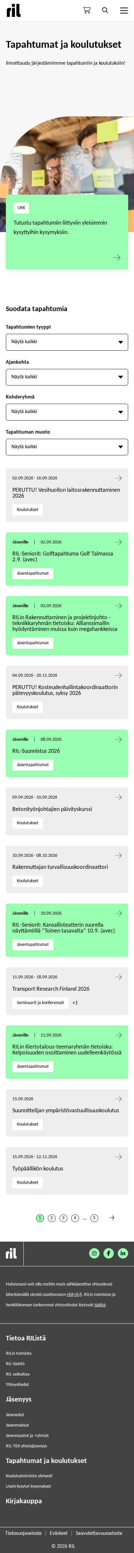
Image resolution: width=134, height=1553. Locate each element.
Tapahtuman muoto (28, 432)
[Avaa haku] (105, 10)
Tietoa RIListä (26, 1338)
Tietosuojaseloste (23, 1533)
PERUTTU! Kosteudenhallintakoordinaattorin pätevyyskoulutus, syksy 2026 (65, 691)
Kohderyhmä (20, 397)
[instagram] (94, 1253)
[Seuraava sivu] (112, 1218)
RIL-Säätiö (15, 1364)
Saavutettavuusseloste (99, 1533)
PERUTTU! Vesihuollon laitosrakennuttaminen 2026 (66, 493)
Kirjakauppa (24, 1501)
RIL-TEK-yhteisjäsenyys (26, 1446)
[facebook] (108, 1253)
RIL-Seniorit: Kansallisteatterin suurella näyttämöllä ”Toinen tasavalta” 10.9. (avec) (63, 928)
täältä (99, 1305)
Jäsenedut (15, 1415)
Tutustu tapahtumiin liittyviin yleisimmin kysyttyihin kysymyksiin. (60, 228)
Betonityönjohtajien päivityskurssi (52, 809)
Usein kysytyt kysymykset (28, 1486)
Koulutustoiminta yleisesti (29, 1476)
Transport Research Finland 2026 (50, 989)
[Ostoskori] (87, 10)
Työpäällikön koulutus (37, 1169)
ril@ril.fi (74, 1294)
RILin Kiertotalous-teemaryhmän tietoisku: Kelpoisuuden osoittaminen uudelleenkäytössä (67, 1050)
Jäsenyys (19, 1399)
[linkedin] (123, 1253)
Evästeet (59, 1533)
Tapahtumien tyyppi (28, 327)
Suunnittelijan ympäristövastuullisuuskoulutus (65, 1111)
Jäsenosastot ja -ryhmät (27, 1435)
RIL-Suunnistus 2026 (36, 751)
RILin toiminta (19, 1353)
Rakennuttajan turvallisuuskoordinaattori (60, 867)
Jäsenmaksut (17, 1425)
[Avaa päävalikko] (123, 10)
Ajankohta (17, 362)
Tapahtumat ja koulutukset (46, 1461)
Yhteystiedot (17, 1384)
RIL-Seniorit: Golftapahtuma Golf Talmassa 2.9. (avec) (62, 557)
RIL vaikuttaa (18, 1374)
